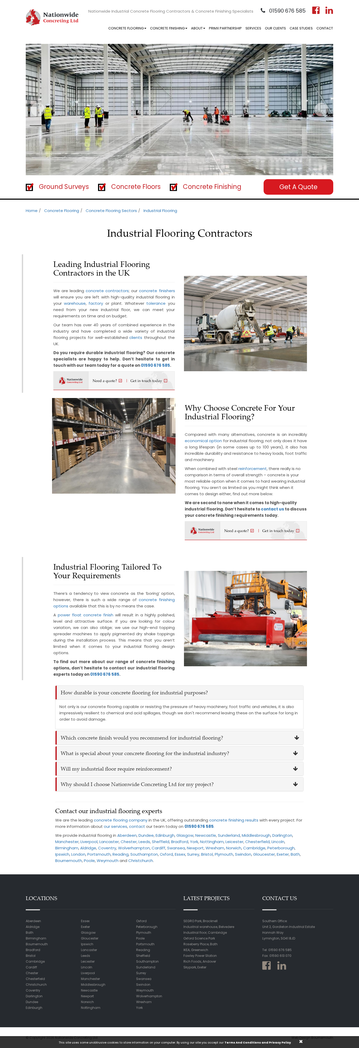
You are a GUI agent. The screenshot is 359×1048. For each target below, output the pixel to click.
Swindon (243, 854)
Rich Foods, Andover (199, 961)
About (197, 28)
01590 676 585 (287, 10)
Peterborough (281, 848)
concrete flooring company (120, 820)
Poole (89, 860)
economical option (203, 440)
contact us (272, 509)
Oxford (166, 854)
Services (253, 28)
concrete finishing (226, 820)
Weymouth (108, 860)
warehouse (75, 303)
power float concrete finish (85, 615)
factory (96, 303)
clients (135, 337)
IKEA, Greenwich (195, 950)
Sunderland (229, 835)
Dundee (146, 835)
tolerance (156, 303)
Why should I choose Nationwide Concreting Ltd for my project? (137, 784)
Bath (295, 854)
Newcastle (205, 835)
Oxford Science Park (199, 938)
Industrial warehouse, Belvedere (208, 927)
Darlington (282, 835)
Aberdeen (127, 835)
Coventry (107, 848)
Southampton (144, 854)
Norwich (233, 848)
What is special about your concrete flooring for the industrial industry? (145, 753)
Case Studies (301, 28)
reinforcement (252, 468)
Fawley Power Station (200, 955)
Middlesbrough (256, 835)
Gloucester (264, 854)
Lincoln (277, 841)
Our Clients (275, 28)
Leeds (144, 841)
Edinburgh (165, 835)
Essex (180, 854)
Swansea (176, 848)
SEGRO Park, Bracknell (200, 921)
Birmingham (66, 848)
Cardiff (158, 848)
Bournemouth (68, 860)
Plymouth (224, 854)
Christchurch (140, 860)
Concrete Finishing (167, 28)
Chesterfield (257, 841)
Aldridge (88, 848)
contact (137, 826)
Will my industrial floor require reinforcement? (116, 768)
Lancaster (109, 841)
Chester (129, 841)
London (78, 854)
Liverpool (89, 841)
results (251, 820)
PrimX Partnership (225, 28)
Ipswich (62, 854)
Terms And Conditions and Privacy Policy (257, 1042)
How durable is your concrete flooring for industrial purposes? (134, 692)
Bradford (179, 841)
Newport (195, 848)
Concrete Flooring (126, 28)
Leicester (234, 841)
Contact (324, 28)
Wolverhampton (134, 848)
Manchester (67, 841)
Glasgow (184, 835)
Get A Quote (298, 187)
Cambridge (254, 848)
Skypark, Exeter (194, 967)
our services (115, 826)
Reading (120, 854)
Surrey (193, 854)
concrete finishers (157, 290)
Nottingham (212, 841)
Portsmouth (99, 854)
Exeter (283, 854)
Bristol (207, 854)
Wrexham (215, 848)
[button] (38, 109)
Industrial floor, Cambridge (205, 932)
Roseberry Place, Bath (200, 944)
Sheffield (160, 841)
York (194, 841)
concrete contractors (107, 290)
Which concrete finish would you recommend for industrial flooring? (142, 737)
